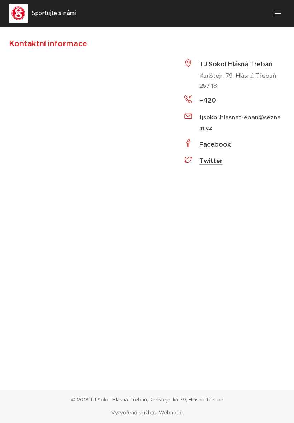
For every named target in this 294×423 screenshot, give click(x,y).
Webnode (171, 412)
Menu (278, 13)
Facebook (215, 144)
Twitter (211, 161)
